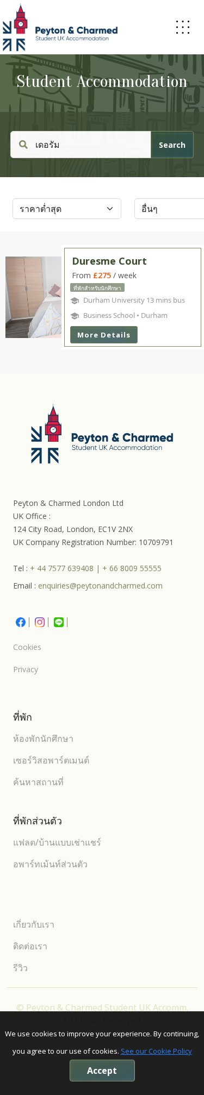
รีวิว (20, 968)
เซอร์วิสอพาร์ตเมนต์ (51, 760)
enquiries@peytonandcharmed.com (100, 585)
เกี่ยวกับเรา (33, 924)
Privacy (25, 669)
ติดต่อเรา (30, 946)
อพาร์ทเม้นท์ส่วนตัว (50, 864)
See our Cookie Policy (156, 1051)
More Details (104, 335)
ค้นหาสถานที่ (38, 782)
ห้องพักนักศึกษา (43, 738)
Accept (102, 1071)
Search (172, 145)
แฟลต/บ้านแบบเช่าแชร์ (57, 842)
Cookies (27, 647)
